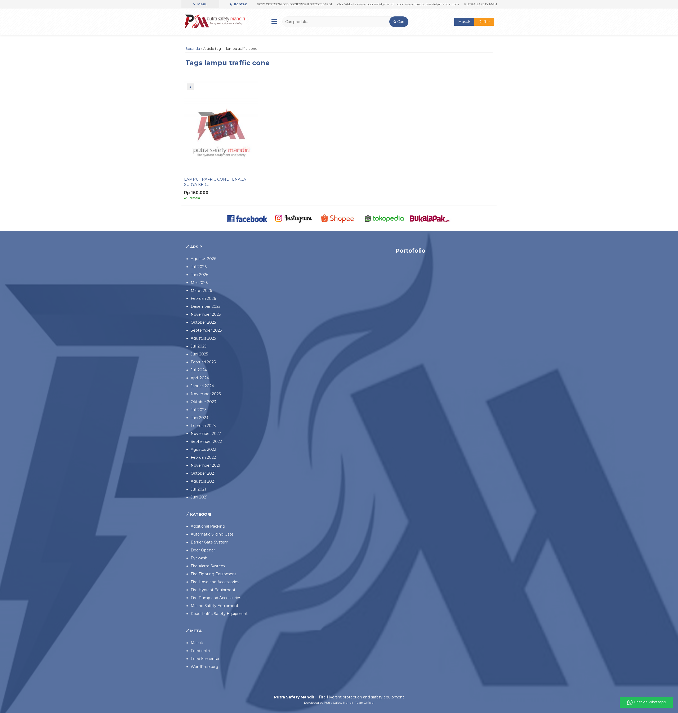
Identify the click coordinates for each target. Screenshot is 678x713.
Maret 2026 (201, 290)
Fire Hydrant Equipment (213, 589)
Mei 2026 (199, 282)
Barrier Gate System (209, 542)
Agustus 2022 (203, 449)
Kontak (240, 4)
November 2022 (206, 433)
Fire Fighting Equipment (213, 574)
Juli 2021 (198, 489)
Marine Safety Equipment (214, 605)
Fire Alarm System (208, 566)
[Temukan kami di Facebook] (247, 218)
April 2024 (200, 378)
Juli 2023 (199, 409)
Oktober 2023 (203, 401)
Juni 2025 (199, 354)
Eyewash (199, 558)
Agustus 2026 (203, 258)
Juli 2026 (199, 266)
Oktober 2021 (203, 473)
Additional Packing (208, 526)
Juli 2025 (198, 346)
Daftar (484, 21)
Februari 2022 (203, 457)
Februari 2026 (203, 298)
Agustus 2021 (203, 481)
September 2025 (206, 330)
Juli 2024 (199, 370)
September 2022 (206, 441)
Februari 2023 (203, 425)
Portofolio (410, 250)
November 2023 (206, 393)
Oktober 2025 (203, 322)
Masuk (464, 21)
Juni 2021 (199, 497)
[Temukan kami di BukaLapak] (430, 218)
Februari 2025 (203, 362)
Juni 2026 (199, 274)
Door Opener (203, 550)
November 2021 (205, 465)
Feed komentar (205, 658)
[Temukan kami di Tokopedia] (384, 218)
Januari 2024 (202, 386)
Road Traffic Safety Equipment (219, 613)
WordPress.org (204, 666)
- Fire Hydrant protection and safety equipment (339, 697)
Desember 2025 (205, 306)
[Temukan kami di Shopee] (339, 218)
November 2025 (206, 314)
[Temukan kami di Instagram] (293, 218)
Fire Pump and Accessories (216, 597)
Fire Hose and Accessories (215, 582)
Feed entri (200, 650)
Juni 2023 (199, 417)
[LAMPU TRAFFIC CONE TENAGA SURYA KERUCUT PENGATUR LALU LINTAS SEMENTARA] (221, 127)
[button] (398, 21)
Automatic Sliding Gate (212, 534)
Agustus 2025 (203, 338)
